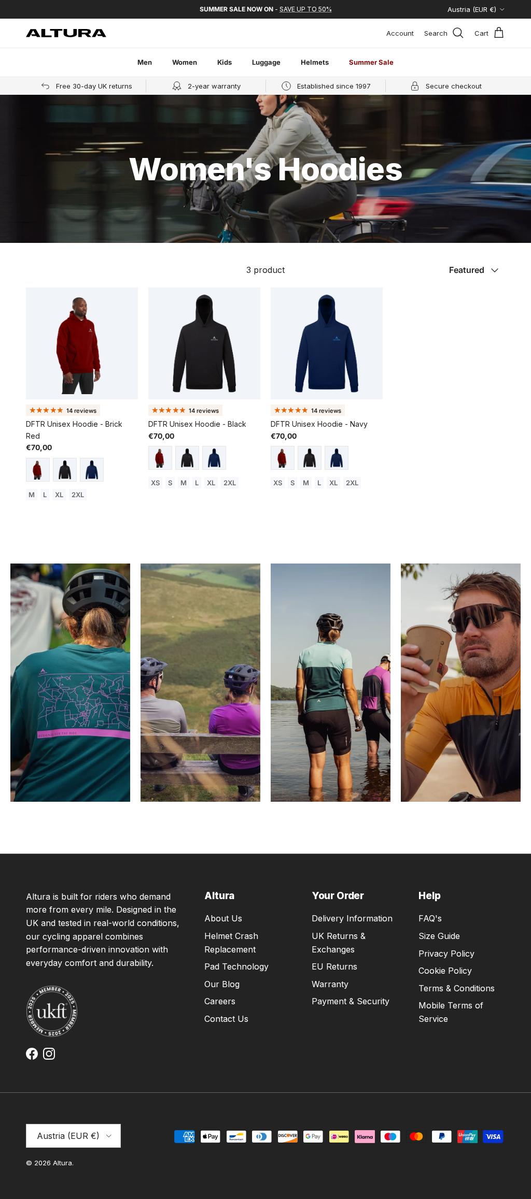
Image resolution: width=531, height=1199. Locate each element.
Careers (219, 1001)
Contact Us (226, 1019)
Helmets (315, 62)
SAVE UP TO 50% (306, 9)
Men (144, 62)
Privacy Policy (446, 953)
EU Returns (334, 966)
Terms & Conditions (456, 988)
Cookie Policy (445, 970)
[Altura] (66, 33)
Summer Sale (371, 62)
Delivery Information (352, 918)
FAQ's (430, 918)
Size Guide (439, 936)
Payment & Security (350, 1001)
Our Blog (222, 984)
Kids (224, 62)
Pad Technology (236, 966)
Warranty (330, 984)
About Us (223, 918)
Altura (62, 1163)
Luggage (266, 62)
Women (184, 62)
